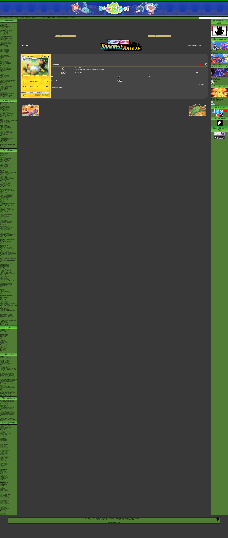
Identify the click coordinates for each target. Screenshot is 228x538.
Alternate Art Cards (5, 431)
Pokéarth (72, 17)
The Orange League (5, 107)
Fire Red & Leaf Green (5, 270)
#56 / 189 (30, 104)
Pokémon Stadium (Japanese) (7, 303)
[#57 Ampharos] (36, 97)
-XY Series (2, 466)
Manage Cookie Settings (132, 518)
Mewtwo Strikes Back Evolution (8, 392)
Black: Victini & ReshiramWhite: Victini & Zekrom (8, 377)
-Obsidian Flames (4, 460)
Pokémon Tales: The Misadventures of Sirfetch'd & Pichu (7, 144)
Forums (16, 17)
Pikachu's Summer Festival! (7, 407)
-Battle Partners (4, 496)
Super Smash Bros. (5, 307)
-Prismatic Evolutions (5, 450)
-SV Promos (3, 476)
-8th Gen (2, 73)
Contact (22, 17)
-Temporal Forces (4, 456)
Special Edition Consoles (6, 314)
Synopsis (215, 102)
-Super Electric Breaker (6, 499)
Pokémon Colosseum (5, 272)
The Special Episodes (5, 122)
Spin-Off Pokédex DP (5, 62)
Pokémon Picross (4, 216)
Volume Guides (4, 335)
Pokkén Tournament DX (6, 196)
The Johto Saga (4, 108)
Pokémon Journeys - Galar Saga (8, 116)
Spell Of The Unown (5, 361)
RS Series (2, 340)
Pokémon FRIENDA (5, 325)
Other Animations (4, 139)
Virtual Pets (3, 317)
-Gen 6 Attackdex (4, 51)
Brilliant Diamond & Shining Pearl (8, 172)
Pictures (217, 84)
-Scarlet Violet (3, 463)
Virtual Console (4, 313)
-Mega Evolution (4, 444)
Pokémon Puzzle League (6, 300)
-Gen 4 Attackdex (4, 49)
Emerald (2, 271)
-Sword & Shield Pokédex (6, 36)
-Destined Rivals (4, 447)
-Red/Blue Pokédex (5, 26)
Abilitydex (2, 60)
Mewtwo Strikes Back (5, 359)
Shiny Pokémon (4, 125)
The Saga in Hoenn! (5, 109)
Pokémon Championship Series (8, 77)
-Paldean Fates (4, 457)
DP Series (2, 343)
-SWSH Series (3, 464)
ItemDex (2, 57)
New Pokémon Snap (5, 183)
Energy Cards (3, 430)
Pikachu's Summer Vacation (7, 400)
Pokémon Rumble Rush (6, 195)
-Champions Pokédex (5, 43)
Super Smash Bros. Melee (6, 295)
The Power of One (4, 360)
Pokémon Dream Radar (6, 227)
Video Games (8, 150)
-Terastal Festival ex (5, 497)
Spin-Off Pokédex (4, 61)
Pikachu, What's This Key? (7, 418)
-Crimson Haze (4, 505)
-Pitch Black (3, 438)
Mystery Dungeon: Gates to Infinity (7, 231)
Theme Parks (3, 89)
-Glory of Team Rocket (5, 494)
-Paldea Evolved (4, 462)
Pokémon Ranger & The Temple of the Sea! (8, 370)
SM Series (2, 352)
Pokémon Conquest (5, 233)
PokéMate (2, 286)
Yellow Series (3, 337)
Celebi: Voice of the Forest (6, 363)
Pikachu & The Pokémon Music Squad (8, 420)
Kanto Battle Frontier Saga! (7, 111)
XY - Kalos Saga (4, 114)
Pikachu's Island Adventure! (7, 410)
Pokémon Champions (5, 158)
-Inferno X (2, 488)
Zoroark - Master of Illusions (7, 375)
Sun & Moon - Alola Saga (6, 115)
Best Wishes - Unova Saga (7, 113)
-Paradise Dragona (4, 500)
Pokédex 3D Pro (4, 238)
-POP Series (3, 481)
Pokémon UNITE (4, 165)
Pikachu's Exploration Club (6, 411)
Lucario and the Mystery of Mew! (8, 368)
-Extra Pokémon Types (6, 427)
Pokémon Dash (4, 275)
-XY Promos (3, 480)
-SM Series (3, 465)
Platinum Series (4, 345)
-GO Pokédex (3, 39)
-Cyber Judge (3, 507)
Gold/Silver (2, 289)
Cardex (2, 64)
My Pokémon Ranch (5, 265)
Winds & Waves (4, 153)
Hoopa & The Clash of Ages (7, 386)
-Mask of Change (4, 503)
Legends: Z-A (3, 157)
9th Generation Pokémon (6, 95)
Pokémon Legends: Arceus (6, 173)
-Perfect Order (3, 440)
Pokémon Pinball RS (5, 278)
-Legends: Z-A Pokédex (6, 42)
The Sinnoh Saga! (4, 112)
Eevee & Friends (4, 417)
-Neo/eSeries (3, 471)
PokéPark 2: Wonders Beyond (7, 234)
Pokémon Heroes (4, 365)
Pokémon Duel (3, 220)
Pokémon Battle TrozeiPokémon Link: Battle (8, 206)
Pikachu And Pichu (4, 402)
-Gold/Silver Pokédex (5, 27)
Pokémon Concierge (5, 141)
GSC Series (3, 339)
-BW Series (3, 468)
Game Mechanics (4, 67)
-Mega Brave (3, 489)
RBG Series (3, 336)
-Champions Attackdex (5, 56)
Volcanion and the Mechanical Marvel (7, 388)
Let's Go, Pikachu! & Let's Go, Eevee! (7, 191)
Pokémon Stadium (4, 304)
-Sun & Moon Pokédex (5, 33)
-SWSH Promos (4, 477)
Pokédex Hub (36, 17)
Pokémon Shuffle (4, 211)
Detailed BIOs (3, 333)
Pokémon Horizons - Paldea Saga (8, 120)
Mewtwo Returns (4, 362)
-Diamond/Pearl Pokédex (6, 30)
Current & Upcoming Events (7, 93)
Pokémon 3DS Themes (6, 315)
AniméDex (2, 103)
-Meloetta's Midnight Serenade (7, 380)
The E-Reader (3, 285)
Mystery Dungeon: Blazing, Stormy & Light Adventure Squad (8, 253)
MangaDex (2, 330)
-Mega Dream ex (4, 487)
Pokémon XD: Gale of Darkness (8, 273)
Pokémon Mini (3, 294)
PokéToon (2, 133)
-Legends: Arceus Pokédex (6, 38)
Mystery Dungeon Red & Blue (7, 280)
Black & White (3, 225)
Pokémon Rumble (4, 251)
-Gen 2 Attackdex (4, 46)
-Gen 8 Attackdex (4, 54)
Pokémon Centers (4, 76)
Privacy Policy (120, 518)
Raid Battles (3, 432)
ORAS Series (3, 350)
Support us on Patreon (114, 522)
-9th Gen (2, 71)
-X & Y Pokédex (4, 32)
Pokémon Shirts (4, 88)
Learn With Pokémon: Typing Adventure (7, 240)
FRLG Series (3, 341)
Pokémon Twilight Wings (6, 128)
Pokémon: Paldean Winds (6, 132)
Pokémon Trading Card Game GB (8, 305)
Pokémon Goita (4, 322)
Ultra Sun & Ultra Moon (6, 189)
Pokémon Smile (4, 181)
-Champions (3, 70)
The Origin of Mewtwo (5, 357)
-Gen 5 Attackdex (4, 50)
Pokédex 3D (3, 236)
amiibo (1, 319)
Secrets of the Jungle (5, 393)
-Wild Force (3, 506)
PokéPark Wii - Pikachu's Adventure (6, 255)
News (1, 23)
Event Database (4, 94)
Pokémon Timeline (4, 75)
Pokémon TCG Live (5, 185)
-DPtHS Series (3, 469)
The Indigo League (4, 106)
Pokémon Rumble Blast (6, 235)
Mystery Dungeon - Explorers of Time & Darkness (8, 263)
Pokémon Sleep (4, 166)
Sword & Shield (4, 171)
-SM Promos (3, 478)
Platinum (2, 246)
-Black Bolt (2, 445)
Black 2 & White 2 (4, 226)
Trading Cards (8, 423)
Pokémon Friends (4, 160)
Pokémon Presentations (6, 86)
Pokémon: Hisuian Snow (6, 131)
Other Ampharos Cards (194, 45)
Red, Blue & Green (4, 297)
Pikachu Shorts (8, 398)
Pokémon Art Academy (6, 208)
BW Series (2, 347)
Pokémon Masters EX (5, 164)
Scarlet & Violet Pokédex (48, 17)
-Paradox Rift (3, 458)
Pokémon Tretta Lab (5, 228)
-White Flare (3, 446)
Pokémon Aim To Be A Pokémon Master (8, 118)
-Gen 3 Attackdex (4, 48)
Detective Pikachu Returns (6, 167)
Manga (8, 327)
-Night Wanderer (4, 502)
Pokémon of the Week (5, 69)
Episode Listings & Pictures (7, 102)
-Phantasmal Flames (5, 443)
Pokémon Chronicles (5, 121)
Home (10, 17)
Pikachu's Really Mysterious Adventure (7, 415)
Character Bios (3, 105)
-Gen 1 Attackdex (4, 45)
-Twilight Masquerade (5, 455)
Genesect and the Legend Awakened (6, 382)
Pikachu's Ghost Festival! (6, 408)
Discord (28, 17)
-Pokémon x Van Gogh (5, 83)
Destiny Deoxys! (4, 367)
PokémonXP (3, 79)
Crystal (2, 290)
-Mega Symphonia (4, 490)
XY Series (2, 349)
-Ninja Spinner (3, 484)
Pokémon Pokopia (4, 159)
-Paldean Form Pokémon (6, 98)
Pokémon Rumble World (6, 213)
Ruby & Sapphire (4, 269)
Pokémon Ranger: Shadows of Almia (7, 261)
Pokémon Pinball (4, 302)
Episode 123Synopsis (215, 80)
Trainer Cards (3, 428)
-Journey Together (4, 449)
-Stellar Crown (3, 452)
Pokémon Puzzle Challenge (7, 292)
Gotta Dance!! (3, 406)
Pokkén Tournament (5, 219)
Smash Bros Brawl (4, 266)
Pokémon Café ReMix (5, 163)
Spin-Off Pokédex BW (5, 63)
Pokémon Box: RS (4, 277)
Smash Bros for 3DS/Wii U (6, 221)
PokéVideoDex (3, 137)
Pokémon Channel (4, 276)
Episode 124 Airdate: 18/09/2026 (217, 99)
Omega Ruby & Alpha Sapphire (7, 203)
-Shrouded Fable (4, 453)
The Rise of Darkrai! (5, 372)
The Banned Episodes (5, 124)
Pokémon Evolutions (5, 130)
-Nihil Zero (2, 485)
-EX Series (2, 470)
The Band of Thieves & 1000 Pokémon (7, 210)
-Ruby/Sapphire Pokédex (6, 29)
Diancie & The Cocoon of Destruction (6, 384)
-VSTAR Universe (4, 508)
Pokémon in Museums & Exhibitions (6, 82)
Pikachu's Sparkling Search (7, 413)
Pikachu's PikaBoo (4, 404)
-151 (1, 459)
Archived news (3, 24)
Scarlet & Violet (4, 156)
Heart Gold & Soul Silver (6, 247)
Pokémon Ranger (4, 279)
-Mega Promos (3, 475)
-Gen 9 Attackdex (4, 55)
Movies (8, 354)
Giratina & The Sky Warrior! (7, 373)
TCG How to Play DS (5, 241)
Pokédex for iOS (4, 242)
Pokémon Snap (4, 301)
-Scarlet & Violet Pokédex (6, 41)
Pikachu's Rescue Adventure (7, 401)
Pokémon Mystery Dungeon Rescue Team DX (7, 179)
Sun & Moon (3, 188)
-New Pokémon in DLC (6, 96)
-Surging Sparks (4, 451)
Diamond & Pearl (4, 245)
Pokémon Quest (4, 198)
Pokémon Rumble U (5, 229)
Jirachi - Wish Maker (5, 366)
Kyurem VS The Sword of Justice (8, 379)
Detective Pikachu (4, 197)
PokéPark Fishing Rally (6, 284)
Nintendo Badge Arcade (6, 222)
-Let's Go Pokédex (4, 35)
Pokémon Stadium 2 (5, 291)
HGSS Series (3, 346)
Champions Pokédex (63, 17)
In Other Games (4, 311)
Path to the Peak (4, 134)
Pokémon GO (3, 161)
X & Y (1, 202)
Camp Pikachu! (4, 405)
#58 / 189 (197, 104)
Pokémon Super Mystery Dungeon (6, 215)
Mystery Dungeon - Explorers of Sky (8, 259)
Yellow (1, 298)
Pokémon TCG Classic (6, 433)
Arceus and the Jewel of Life (7, 374)
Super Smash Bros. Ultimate (7, 200)
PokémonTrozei (4, 282)
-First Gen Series (4, 472)
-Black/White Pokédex (5, 31)
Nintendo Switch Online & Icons (8, 320)
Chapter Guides (4, 334)
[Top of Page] (217, 519)
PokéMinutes (3, 136)
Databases (8, 21)
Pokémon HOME (4, 175)
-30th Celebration (4, 437)
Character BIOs (4, 331)
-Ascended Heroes (4, 441)
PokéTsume (3, 147)
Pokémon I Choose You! (6, 390)
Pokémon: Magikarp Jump (6, 194)
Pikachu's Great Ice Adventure (7, 412)
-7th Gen (2, 74)
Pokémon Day (3, 85)
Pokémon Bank (4, 204)
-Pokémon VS (3, 509)
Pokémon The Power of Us (7, 391)
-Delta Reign (3, 435)
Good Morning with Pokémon (7, 138)
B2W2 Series (3, 348)
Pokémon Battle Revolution (7, 257)
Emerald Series (4, 342)
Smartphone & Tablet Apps (6, 316)
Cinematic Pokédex (5, 66)
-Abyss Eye (3, 483)
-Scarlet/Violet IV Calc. (5, 68)
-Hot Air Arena (3, 495)
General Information (5, 329)
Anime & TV (8, 100)
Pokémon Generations (5, 127)
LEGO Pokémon (4, 87)
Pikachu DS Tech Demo (6, 283)
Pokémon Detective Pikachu (7, 395)
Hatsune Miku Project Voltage (7, 80)
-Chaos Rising (3, 439)
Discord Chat (3, 92)
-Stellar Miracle (3, 501)
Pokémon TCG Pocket (5, 169)
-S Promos (2, 513)
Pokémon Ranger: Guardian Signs (7, 249)
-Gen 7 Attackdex (4, 52)
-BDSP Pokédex (4, 37)
